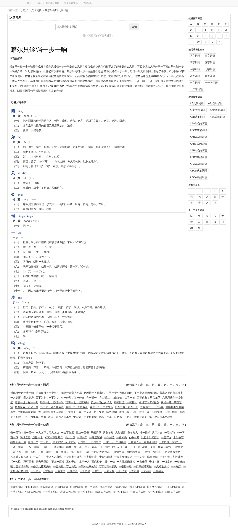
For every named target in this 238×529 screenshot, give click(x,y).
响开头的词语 (85, 491)
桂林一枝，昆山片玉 (78, 447)
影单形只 (133, 432)
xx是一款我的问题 (71, 392)
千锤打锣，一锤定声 (161, 461)
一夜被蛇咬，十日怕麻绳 (98, 456)
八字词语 (195, 75)
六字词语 (195, 69)
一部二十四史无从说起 (97, 451)
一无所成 (85, 471)
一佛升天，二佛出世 (114, 442)
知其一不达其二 (54, 437)
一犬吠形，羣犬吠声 (22, 397)
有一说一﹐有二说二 (98, 397)
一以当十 (97, 471)
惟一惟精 (145, 432)
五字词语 (210, 62)
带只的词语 (46, 486)
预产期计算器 (52, 3)
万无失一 (45, 442)
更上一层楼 (82, 432)
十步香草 (178, 437)
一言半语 (48, 471)
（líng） (18, 194)
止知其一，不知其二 (89, 442)
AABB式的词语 (198, 143)
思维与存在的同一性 (29, 412)
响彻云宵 (25, 437)
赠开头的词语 (137, 486)
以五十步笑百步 (150, 437)
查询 (134, 26)
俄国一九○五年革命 (76, 407)
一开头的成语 (138, 491)
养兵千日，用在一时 (103, 447)
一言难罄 (142, 461)
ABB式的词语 (197, 116)
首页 (29, 3)
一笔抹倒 (82, 437)
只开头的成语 (120, 491)
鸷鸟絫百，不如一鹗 (26, 407)
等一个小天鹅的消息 (120, 392)
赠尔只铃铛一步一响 (56, 10)
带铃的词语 (61, 486)
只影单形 (108, 432)
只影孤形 (120, 432)
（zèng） (18, 111)
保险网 (51, 509)
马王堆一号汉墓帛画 (52, 407)
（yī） (16, 232)
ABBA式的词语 (198, 150)
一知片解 (109, 471)
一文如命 (146, 471)
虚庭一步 (37, 437)
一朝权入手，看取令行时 (142, 442)
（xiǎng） (19, 343)
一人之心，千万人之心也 (47, 456)
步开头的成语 (155, 491)
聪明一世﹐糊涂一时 (26, 402)
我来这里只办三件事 (171, 392)
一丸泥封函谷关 (126, 461)
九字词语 (210, 75)
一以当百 (121, 471)
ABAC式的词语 (198, 163)
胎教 (38, 3)
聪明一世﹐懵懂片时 (77, 402)
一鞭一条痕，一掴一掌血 (67, 451)
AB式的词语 (197, 103)
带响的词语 (121, 486)
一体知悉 (121, 437)
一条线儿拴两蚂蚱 (40, 466)
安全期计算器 (71, 3)
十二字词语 (196, 89)
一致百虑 (60, 471)
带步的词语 (106, 486)
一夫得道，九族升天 (170, 442)
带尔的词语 (31, 486)
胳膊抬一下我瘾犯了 (95, 392)
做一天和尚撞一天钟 (22, 432)
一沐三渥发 (95, 437)
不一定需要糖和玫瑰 (146, 392)
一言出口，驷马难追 (52, 447)
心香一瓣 (134, 437)
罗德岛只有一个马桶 (47, 392)
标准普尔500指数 (149, 402)
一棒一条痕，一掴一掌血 (37, 451)
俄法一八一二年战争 (101, 407)
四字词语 (195, 62)
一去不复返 (67, 432)
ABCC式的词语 (198, 130)
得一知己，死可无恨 (22, 461)
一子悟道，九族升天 (171, 456)
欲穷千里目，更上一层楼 (50, 461)
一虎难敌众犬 (161, 466)
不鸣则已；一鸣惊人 (125, 402)
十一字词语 (211, 82)
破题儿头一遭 (18, 442)
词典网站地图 (41, 509)
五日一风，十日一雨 (128, 447)
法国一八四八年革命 (59, 416)
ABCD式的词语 (198, 170)
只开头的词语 (172, 486)
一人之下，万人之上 (47, 432)
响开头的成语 (173, 491)
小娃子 (24, 10)
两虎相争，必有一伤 (103, 461)
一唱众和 (169, 432)
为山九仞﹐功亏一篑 (123, 397)
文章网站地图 (27, 509)
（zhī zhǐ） (19, 173)
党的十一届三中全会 (79, 412)
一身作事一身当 (73, 456)
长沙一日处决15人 (101, 402)
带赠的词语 (16, 486)
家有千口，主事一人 (78, 461)
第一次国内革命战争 (161, 416)
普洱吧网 (69, 509)
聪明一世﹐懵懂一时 (52, 402)
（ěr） (17, 137)
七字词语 (210, 69)
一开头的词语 (50, 491)
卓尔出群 (70, 437)
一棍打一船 (125, 466)
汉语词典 (36, 10)
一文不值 (134, 471)
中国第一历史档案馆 (85, 416)
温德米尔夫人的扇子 (54, 412)
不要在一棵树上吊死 (135, 416)
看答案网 (59, 509)
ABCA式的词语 (198, 177)
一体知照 (109, 437)
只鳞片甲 (96, 432)
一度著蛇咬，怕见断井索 (126, 451)
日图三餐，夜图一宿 (126, 407)
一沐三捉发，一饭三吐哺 (24, 447)
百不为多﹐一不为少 (47, 397)
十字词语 (195, 82)
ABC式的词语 (197, 110)
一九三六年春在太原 (34, 416)
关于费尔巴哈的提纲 (105, 412)
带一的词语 (91, 486)
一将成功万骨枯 (171, 451)
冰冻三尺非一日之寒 (110, 416)
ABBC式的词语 (198, 157)
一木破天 (176, 466)
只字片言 (157, 432)
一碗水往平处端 (87, 466)
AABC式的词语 (198, 136)
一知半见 (158, 471)
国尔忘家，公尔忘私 (64, 442)
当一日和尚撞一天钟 (158, 412)
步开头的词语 (68, 491)
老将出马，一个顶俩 (152, 407)
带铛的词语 (76, 486)
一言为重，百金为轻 (65, 466)
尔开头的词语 (155, 486)
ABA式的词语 (217, 116)
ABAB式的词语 (198, 123)
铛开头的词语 (33, 491)
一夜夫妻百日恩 (123, 456)
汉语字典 (87, 3)
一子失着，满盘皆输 (146, 456)
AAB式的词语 (217, 110)
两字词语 (195, 55)
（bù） (17, 297)
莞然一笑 (33, 442)
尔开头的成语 (103, 491)
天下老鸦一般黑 (108, 466)
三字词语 (210, 55)
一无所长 (35, 471)
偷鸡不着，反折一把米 (132, 412)
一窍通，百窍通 (151, 451)
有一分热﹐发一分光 (72, 397)
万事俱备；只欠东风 (148, 397)
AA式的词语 (215, 103)
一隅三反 (72, 471)
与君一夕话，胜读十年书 (156, 447)
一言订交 (166, 437)
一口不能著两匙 (143, 466)
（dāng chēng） (22, 216)
